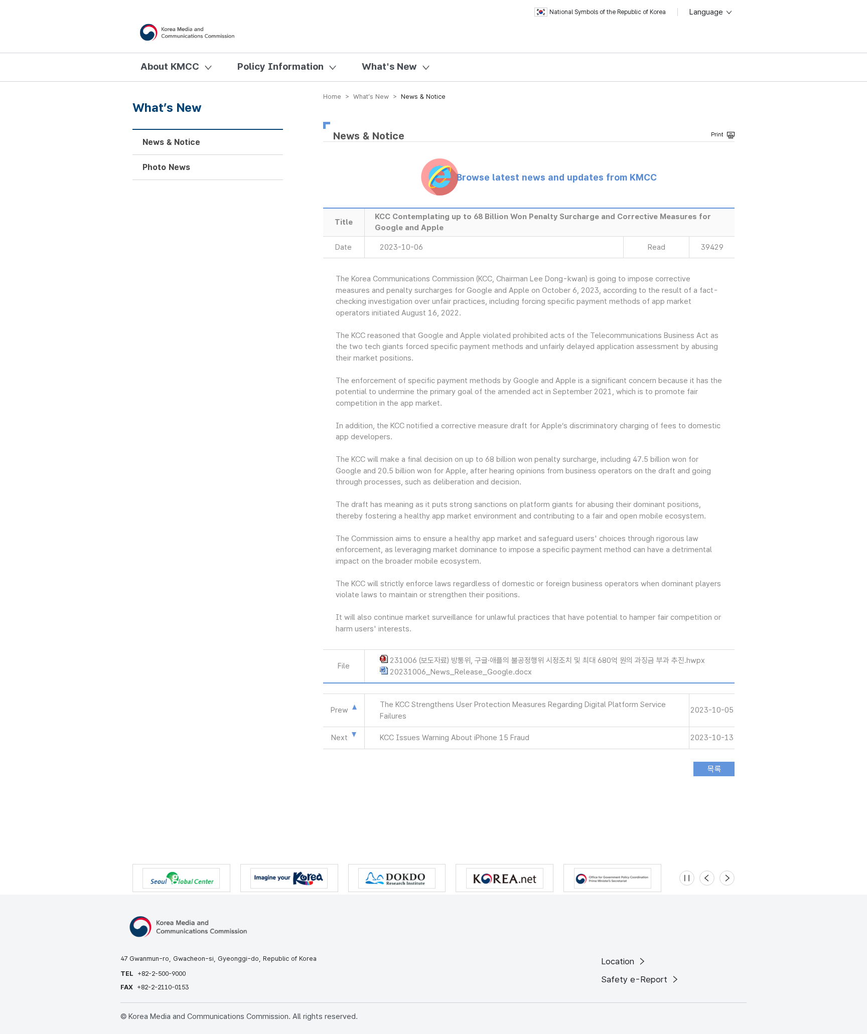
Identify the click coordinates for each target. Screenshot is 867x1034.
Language (707, 12)
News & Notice (171, 142)
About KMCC (169, 66)
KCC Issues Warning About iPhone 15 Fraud (454, 737)
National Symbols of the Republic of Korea (607, 12)
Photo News (166, 167)
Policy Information (280, 66)
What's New (389, 66)
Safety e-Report (635, 979)
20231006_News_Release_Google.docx (461, 671)
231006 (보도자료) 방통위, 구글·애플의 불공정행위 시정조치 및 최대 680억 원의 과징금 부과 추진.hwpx (547, 660)
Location (619, 961)
